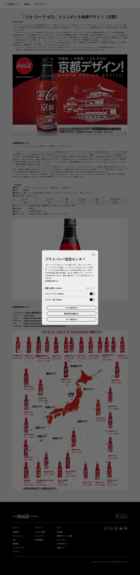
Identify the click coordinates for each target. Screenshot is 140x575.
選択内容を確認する (71, 314)
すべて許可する (71, 308)
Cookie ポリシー (52, 281)
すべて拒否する (71, 319)
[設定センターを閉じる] (93, 255)
